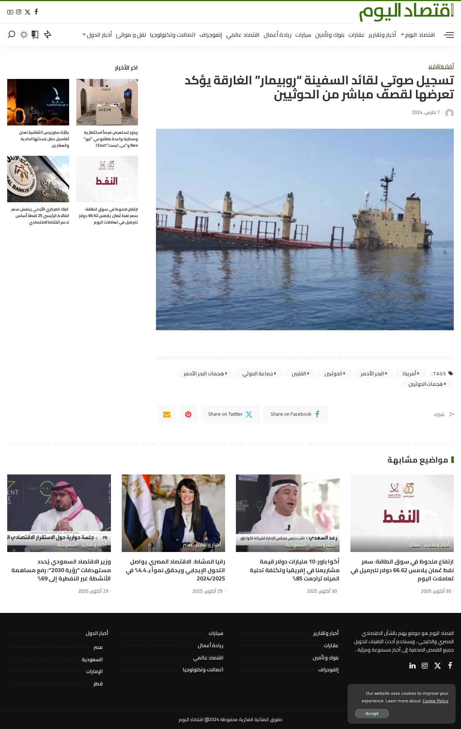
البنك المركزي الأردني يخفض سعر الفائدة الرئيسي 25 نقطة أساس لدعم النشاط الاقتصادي (40, 216)
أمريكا (409, 373)
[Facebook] (36, 12)
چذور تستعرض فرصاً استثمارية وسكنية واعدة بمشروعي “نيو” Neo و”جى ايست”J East (111, 139)
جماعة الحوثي (257, 373)
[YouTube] (10, 12)
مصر (187, 545)
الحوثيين (333, 373)
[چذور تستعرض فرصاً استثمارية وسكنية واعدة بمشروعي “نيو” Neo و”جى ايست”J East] (107, 102)
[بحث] (11, 34)
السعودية (296, 545)
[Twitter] (27, 12)
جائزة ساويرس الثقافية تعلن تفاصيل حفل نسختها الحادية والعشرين (44, 139)
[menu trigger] (445, 34)
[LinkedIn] (412, 665)
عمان (415, 545)
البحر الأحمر (372, 373)
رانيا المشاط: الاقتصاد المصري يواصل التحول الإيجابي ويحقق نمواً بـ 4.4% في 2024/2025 (175, 569)
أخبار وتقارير (441, 66)
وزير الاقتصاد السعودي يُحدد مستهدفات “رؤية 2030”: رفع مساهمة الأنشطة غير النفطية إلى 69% (61, 569)
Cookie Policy (435, 701)
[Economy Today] (406, 12)
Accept (372, 713)
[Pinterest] (188, 414)
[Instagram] (19, 12)
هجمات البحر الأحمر (204, 373)
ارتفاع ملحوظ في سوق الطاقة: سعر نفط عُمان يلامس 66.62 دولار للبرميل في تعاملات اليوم (108, 216)
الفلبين (299, 373)
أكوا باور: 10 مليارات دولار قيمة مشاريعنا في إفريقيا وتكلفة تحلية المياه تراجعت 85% (295, 569)
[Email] (167, 414)
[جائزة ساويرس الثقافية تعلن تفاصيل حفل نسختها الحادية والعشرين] (38, 102)
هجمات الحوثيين (425, 384)
